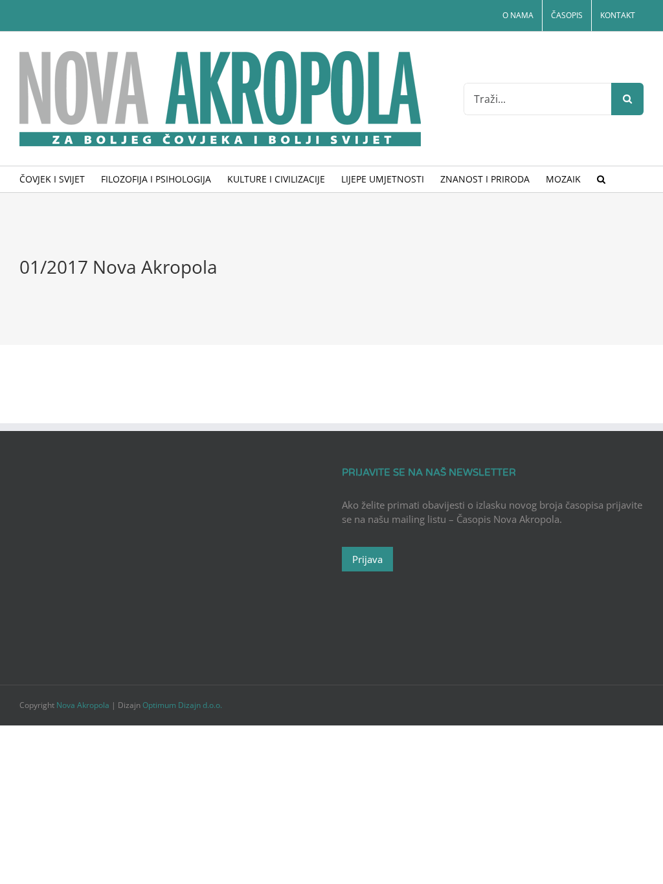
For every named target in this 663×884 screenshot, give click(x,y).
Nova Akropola (83, 705)
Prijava (367, 559)
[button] (601, 179)
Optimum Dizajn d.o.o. (182, 705)
